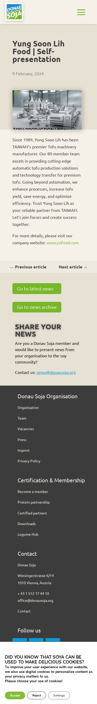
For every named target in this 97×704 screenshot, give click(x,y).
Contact (24, 611)
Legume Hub (28, 534)
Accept (15, 695)
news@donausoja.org (56, 372)
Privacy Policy (29, 460)
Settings (59, 695)
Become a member (33, 491)
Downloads (27, 523)
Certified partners (32, 513)
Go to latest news (35, 288)
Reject (36, 695)
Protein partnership (34, 502)
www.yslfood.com (63, 242)
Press (22, 439)
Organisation (28, 407)
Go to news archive (37, 307)
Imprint (24, 450)
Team (22, 418)
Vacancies (26, 428)
